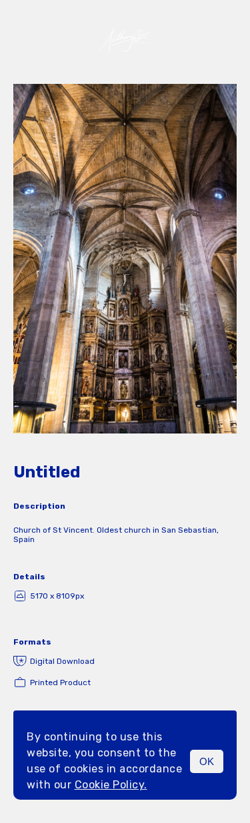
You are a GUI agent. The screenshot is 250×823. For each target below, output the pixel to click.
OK (206, 761)
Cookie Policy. (111, 784)
